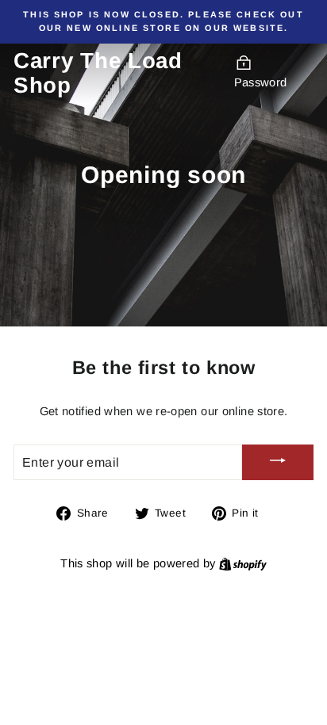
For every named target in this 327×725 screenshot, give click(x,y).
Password (260, 82)
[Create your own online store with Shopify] (243, 563)
